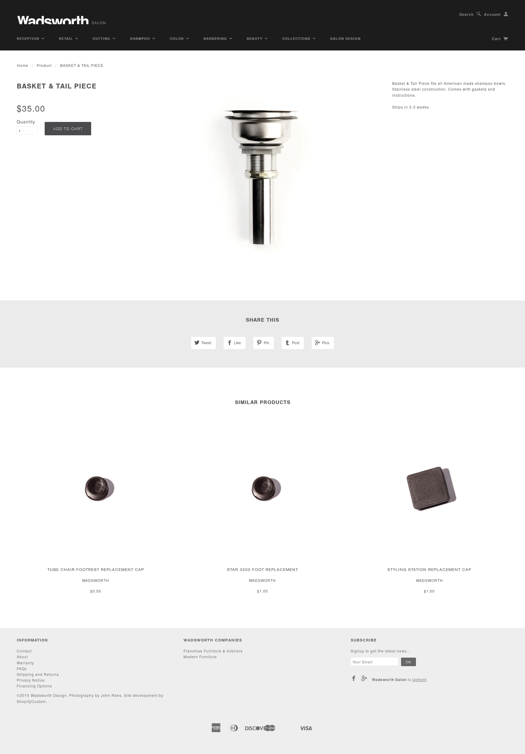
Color (177, 38)
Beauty (255, 38)
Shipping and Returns (38, 674)
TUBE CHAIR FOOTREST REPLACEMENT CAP (95, 569)
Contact (24, 650)
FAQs (22, 668)
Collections (297, 38)
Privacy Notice (31, 680)
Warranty (25, 662)
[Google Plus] (364, 678)
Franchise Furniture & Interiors (213, 650)
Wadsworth (95, 580)
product (44, 65)
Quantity (26, 122)
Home (22, 65)
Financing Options (34, 685)
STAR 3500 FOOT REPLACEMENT (262, 569)
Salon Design (345, 38)
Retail (66, 38)
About (22, 656)
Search (466, 14)
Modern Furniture (200, 656)
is (399, 679)
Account (492, 14)
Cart (497, 38)
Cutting (102, 38)
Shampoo (141, 38)
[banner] (62, 17)
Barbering (216, 38)
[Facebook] (354, 678)
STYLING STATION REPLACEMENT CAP (429, 569)
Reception (29, 38)
